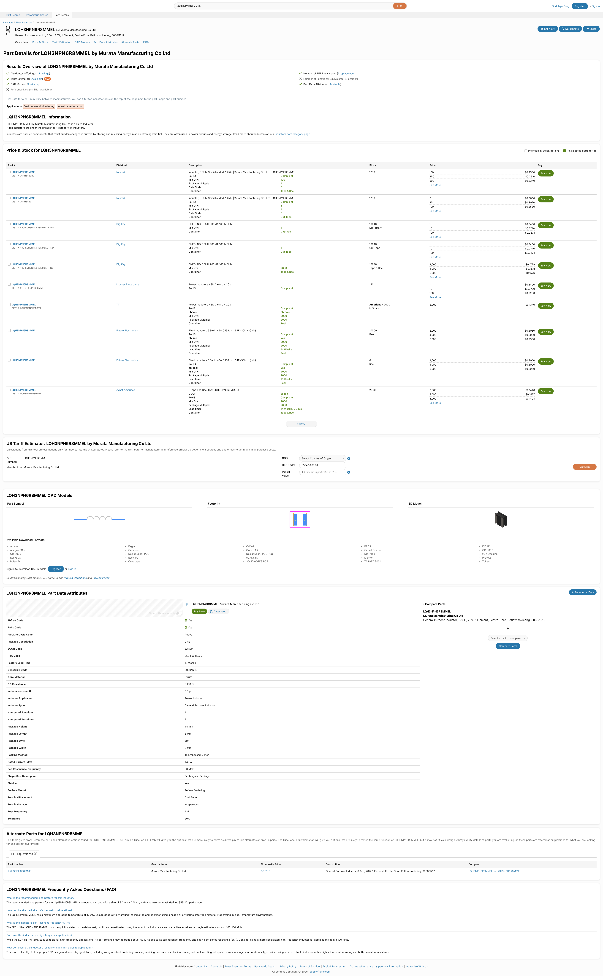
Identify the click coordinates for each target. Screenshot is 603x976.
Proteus (486, 557)
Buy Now (546, 173)
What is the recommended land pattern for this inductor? (40, 897)
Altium (14, 546)
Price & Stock (40, 42)
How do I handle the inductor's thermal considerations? (39, 910)
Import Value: (286, 473)
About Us (216, 966)
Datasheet (219, 611)
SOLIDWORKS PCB (257, 561)
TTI (118, 304)
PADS (367, 546)
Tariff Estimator (61, 42)
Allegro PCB (17, 550)
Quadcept (134, 561)
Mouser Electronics (127, 284)
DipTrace (369, 553)
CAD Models (82, 42)
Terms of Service (310, 966)
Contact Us (200, 966)
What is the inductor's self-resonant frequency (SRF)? (38, 922)
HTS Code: (288, 465)
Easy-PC (133, 557)
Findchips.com (13, 6)
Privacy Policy (101, 577)
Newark (120, 172)
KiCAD (486, 546)
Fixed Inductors (24, 22)
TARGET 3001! (372, 561)
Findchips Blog (560, 6)
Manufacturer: (14, 467)
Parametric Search (265, 966)
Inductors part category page (292, 134)
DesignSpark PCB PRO (259, 553)
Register (580, 6)
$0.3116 (265, 871)
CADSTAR (252, 550)
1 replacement (346, 73)
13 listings (43, 73)
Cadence (133, 550)
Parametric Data (584, 592)
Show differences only (162, 613)
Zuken (485, 561)
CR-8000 (15, 553)
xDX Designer (490, 553)
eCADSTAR (252, 557)
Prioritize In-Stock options (543, 150)
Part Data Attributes (105, 42)
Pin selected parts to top (582, 150)
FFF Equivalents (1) (24, 854)
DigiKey (120, 224)
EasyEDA (15, 557)
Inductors (8, 22)
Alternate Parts (130, 42)
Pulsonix (15, 561)
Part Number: (11, 459)
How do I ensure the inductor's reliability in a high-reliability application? (49, 947)
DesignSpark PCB (138, 553)
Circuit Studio (372, 550)
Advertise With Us (417, 966)
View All (301, 423)
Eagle (131, 546)
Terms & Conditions (75, 577)
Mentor (368, 557)
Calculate (584, 466)
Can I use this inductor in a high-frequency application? (39, 935)
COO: (285, 458)
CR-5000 (487, 550)
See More (435, 185)
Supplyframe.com (320, 971)
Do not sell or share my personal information (376, 966)
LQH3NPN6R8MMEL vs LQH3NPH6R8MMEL (494, 871)
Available (36, 78)
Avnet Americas (125, 390)
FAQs (146, 42)
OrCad (250, 546)
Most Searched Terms (238, 966)
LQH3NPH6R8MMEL (20, 871)
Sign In (596, 6)
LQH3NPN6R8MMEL (24, 172)
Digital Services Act (334, 966)
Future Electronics (127, 330)
